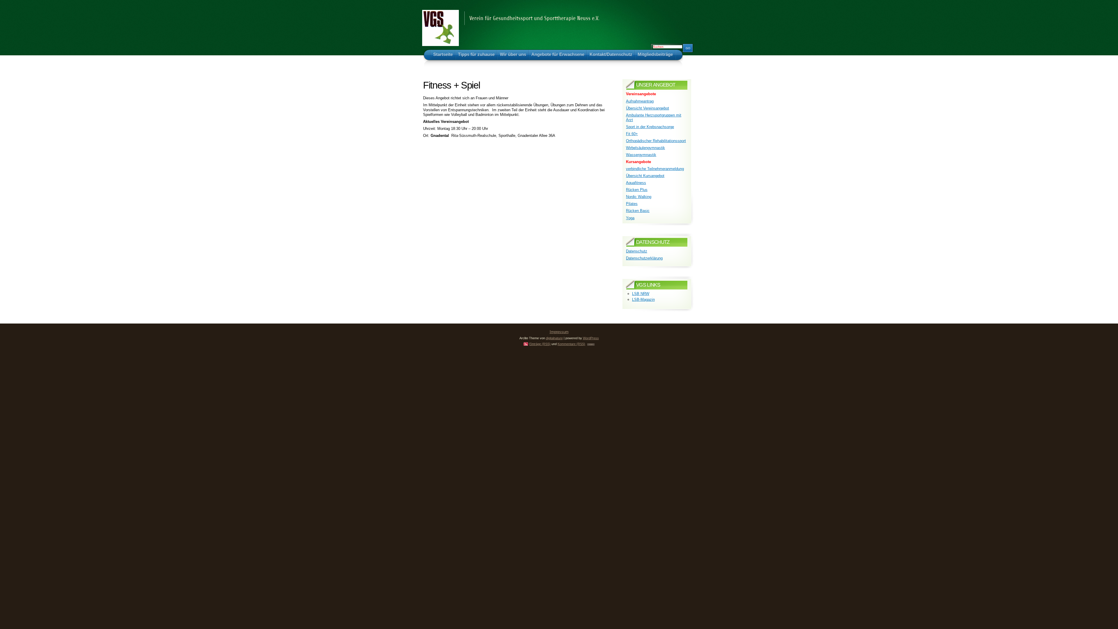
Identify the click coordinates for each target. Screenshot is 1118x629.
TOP (591, 344)
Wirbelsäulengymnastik (645, 148)
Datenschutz (636, 251)
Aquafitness (636, 183)
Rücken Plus (637, 190)
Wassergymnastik (641, 155)
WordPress (591, 338)
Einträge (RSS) (540, 344)
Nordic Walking (638, 197)
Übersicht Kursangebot (645, 176)
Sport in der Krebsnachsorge (650, 127)
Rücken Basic (638, 211)
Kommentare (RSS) (571, 344)
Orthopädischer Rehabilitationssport (656, 141)
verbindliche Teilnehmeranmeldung (655, 169)
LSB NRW (640, 293)
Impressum (559, 332)
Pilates (632, 204)
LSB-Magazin (643, 299)
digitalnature (554, 338)
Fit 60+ (632, 134)
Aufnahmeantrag (640, 101)
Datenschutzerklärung (644, 258)
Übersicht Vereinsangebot (647, 108)
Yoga (630, 218)
